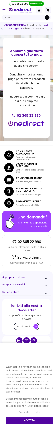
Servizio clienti (29, 257)
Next (51, 28)
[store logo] (20, 10)
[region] (26, 391)
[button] (13, 277)
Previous (2, 28)
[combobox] (27, 17)
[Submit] (47, 17)
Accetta (29, 420)
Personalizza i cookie (29, 412)
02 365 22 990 (28, 241)
